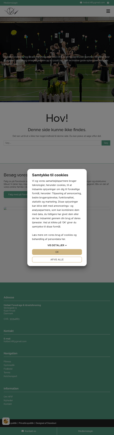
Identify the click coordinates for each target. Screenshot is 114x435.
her (63, 239)
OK (57, 251)
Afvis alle (57, 259)
